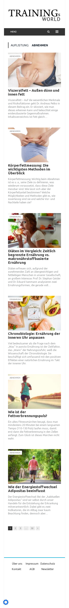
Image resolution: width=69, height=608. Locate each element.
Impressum (32, 563)
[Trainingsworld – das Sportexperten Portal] (34, 14)
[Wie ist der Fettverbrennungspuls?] (34, 391)
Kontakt (16, 569)
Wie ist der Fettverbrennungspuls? (27, 414)
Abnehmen (15, 56)
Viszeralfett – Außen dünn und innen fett (33, 92)
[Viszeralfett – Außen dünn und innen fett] (34, 70)
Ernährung (15, 217)
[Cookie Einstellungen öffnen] (5, 604)
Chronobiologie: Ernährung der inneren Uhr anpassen (34, 335)
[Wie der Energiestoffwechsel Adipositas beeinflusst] (34, 466)
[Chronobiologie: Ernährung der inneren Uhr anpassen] (34, 313)
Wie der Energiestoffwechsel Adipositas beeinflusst (32, 489)
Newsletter (47, 569)
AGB (32, 569)
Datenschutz (47, 563)
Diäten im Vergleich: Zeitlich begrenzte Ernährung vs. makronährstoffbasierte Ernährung (31, 257)
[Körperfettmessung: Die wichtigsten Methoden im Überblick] (34, 145)
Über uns (17, 563)
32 (32, 528)
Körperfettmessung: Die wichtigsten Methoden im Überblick (29, 169)
